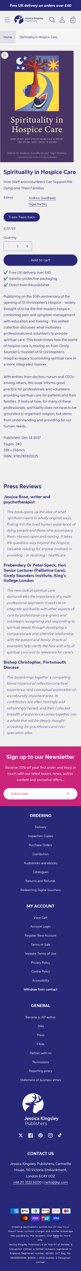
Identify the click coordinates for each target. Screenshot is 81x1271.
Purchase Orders (40, 845)
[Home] (28, 19)
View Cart (40, 917)
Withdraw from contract (40, 989)
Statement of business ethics (40, 1080)
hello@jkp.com (56, 1182)
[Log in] (62, 20)
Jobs (40, 1026)
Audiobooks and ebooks (40, 863)
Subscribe (19, 794)
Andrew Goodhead (42, 198)
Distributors (40, 854)
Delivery (40, 827)
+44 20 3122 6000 (27, 1182)
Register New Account (40, 935)
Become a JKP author (40, 1017)
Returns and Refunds (40, 881)
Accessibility (40, 980)
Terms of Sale (40, 944)
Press (40, 1035)
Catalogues (40, 872)
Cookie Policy (40, 971)
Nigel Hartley (38, 204)
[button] (7, 19)
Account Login (40, 926)
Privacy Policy (40, 962)
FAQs (40, 1044)
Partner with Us (41, 1053)
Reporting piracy (40, 1071)
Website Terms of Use (40, 953)
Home (8, 37)
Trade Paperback (21, 217)
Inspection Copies (40, 836)
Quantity (10, 237)
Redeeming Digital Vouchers (40, 890)
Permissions (40, 1062)
